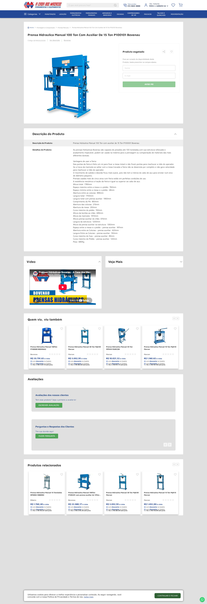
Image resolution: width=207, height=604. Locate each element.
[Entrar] (155, 5)
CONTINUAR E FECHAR (168, 596)
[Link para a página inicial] (31, 27)
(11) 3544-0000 (134, 6)
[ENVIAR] (149, 84)
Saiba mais (88, 597)
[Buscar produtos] (115, 5)
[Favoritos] (173, 5)
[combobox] (93, 5)
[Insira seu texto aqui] (202, 600)
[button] (164, 52)
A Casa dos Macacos (41, 5)
